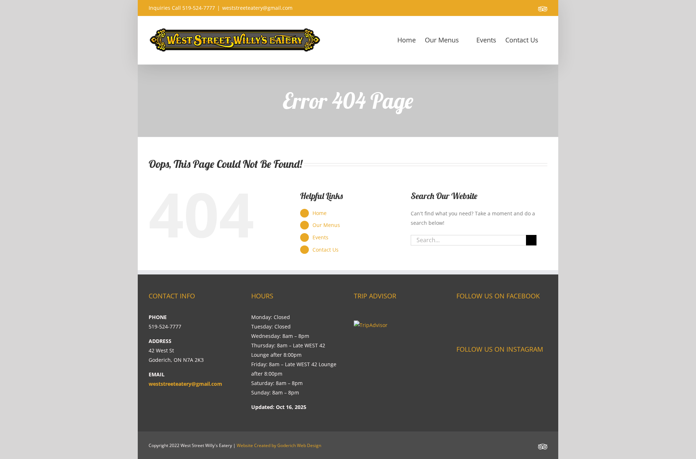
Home (319, 213)
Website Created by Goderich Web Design (279, 445)
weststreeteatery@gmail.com (257, 7)
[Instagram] (459, 370)
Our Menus (326, 225)
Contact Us (325, 249)
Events (320, 237)
